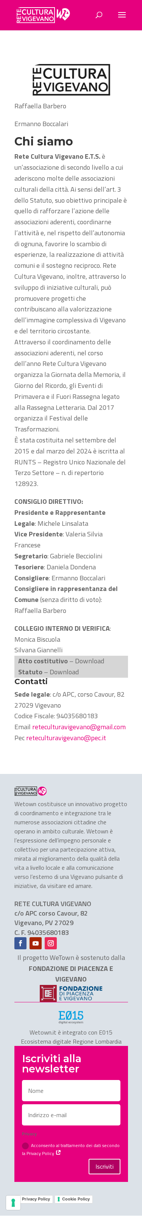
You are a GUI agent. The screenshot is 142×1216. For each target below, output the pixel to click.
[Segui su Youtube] (36, 943)
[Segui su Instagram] (51, 943)
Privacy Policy (36, 1199)
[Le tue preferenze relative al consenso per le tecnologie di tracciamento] (13, 1203)
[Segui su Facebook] (20, 943)
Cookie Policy (76, 1199)
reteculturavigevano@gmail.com (78, 727)
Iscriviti (104, 1166)
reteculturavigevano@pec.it (65, 738)
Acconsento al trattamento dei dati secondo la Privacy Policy (71, 1149)
